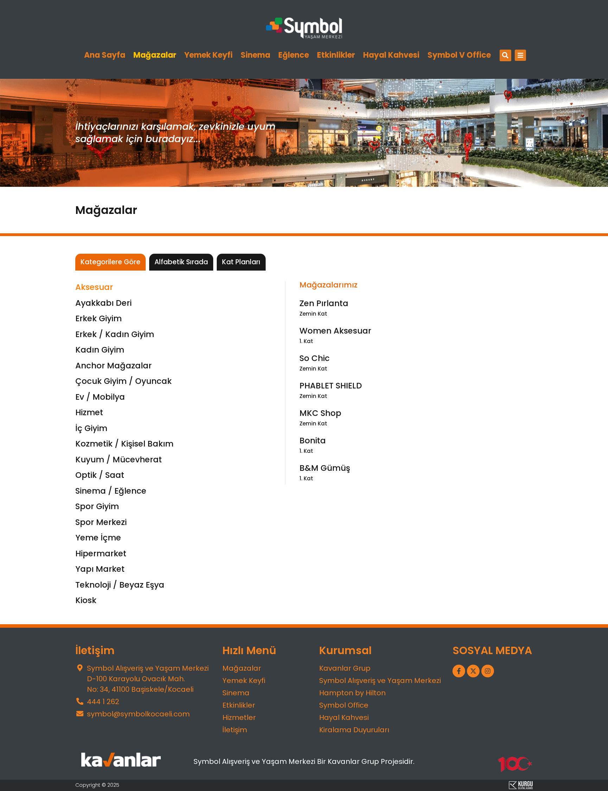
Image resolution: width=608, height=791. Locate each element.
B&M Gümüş (324, 468)
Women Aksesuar (335, 330)
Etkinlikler (336, 55)
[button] (505, 55)
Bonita (312, 440)
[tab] (110, 262)
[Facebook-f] (458, 671)
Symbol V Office (459, 55)
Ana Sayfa (104, 55)
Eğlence (293, 55)
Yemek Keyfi (208, 55)
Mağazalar (154, 55)
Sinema (255, 55)
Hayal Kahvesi (391, 55)
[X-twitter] (473, 671)
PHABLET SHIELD (330, 385)
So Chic (314, 358)
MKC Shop (320, 413)
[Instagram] (487, 671)
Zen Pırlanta (323, 303)
